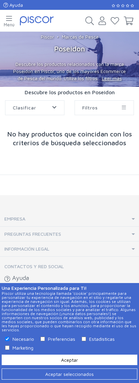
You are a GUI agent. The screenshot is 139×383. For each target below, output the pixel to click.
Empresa (14, 219)
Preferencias (61, 339)
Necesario (23, 339)
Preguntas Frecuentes (32, 234)
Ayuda (15, 5)
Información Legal (26, 249)
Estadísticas (102, 339)
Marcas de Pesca (80, 37)
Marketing (22, 348)
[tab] (69, 219)
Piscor (47, 37)
